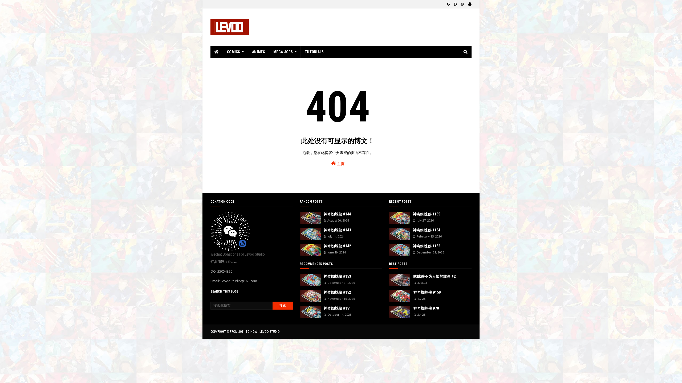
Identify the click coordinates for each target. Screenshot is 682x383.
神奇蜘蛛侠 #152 (337, 292)
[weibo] (462, 4)
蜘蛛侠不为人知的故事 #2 (434, 276)
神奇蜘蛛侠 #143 (337, 230)
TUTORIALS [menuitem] (314, 52)
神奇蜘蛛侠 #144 (337, 214)
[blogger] (448, 4)
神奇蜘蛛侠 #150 (427, 292)
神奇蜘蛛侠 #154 (426, 230)
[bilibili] (455, 4)
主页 (340, 164)
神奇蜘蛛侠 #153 (337, 276)
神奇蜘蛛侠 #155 (426, 214)
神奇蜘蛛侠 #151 (337, 308)
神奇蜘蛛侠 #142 (337, 246)
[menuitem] (216, 52)
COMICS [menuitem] (233, 52)
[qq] (469, 4)
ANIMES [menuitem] (258, 52)
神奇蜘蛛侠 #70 (426, 308)
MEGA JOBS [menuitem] (283, 52)
